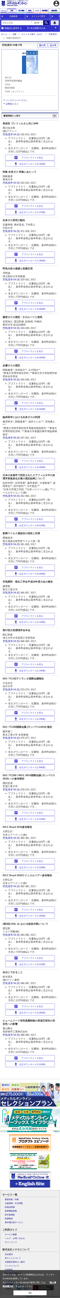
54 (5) (16, 134)
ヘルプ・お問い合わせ (15, 1238)
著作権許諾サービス (14, 1222)
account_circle (56, 3)
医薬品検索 (10, 1207)
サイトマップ (11, 1242)
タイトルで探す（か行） (33, 34)
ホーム (4, 34)
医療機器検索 (11, 1211)
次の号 (53, 45)
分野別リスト (12, 104)
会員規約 (9, 1269)
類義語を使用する (13, 28)
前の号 (42, 45)
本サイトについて (13, 1258)
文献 (14, 34)
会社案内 (9, 1254)
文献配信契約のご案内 (15, 1262)
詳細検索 (14, 16)
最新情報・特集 (12, 1199)
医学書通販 (10, 1215)
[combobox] (16, 22)
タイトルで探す (39, 16)
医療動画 (9, 1218)
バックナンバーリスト (16, 100)
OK (30, 1293)
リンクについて (12, 1266)
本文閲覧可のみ (38, 28)
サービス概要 (11, 1234)
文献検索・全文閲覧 (14, 1203)
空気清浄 (53, 34)
